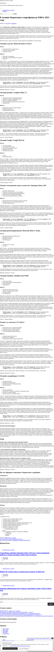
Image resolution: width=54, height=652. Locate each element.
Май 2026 (5, 632)
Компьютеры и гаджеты (8, 10)
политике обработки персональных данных (20, 645)
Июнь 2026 (5, 631)
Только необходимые (23, 648)
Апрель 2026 (6, 633)
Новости (5, 11)
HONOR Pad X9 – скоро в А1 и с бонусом (10, 610)
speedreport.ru (3, 3)
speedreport (14, 23)
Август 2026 (6, 628)
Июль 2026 (5, 629)
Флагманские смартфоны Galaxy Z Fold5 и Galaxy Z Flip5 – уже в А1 (16, 612)
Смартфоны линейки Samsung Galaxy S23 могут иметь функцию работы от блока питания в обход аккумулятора (24, 554)
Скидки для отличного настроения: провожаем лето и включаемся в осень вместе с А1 (21, 614)
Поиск (1, 601)
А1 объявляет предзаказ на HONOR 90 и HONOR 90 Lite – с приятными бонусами (20, 613)
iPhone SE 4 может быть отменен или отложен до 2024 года (22, 572)
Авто (4, 639)
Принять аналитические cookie (10, 648)
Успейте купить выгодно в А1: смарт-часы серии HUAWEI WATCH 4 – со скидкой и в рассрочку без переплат (26, 616)
